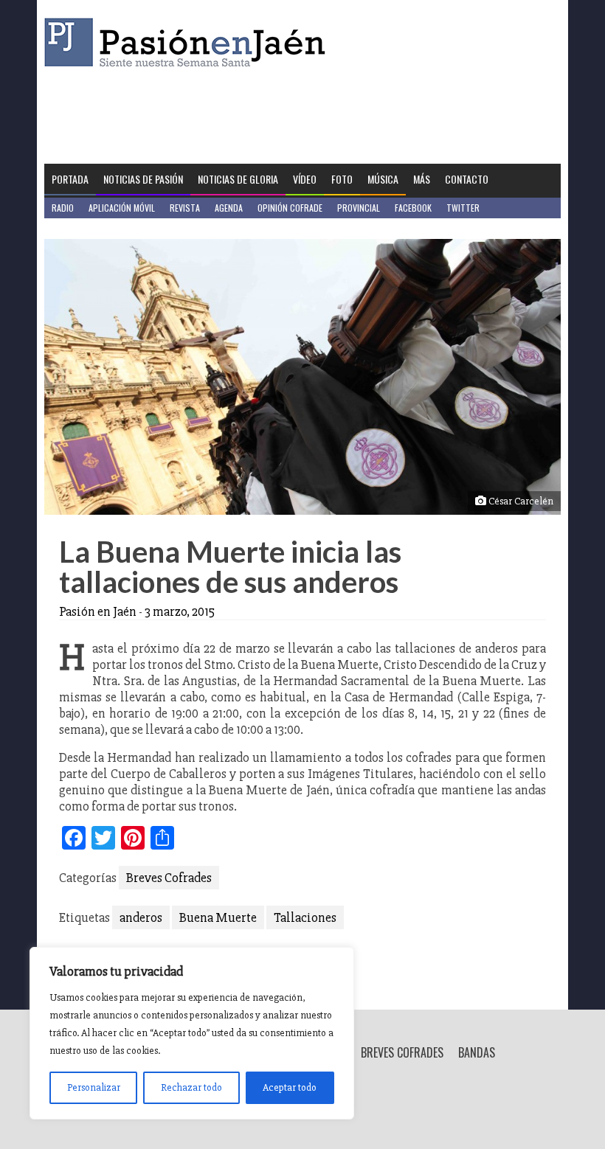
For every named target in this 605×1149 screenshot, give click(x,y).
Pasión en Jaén (188, 42)
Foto (342, 179)
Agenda (229, 207)
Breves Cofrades (169, 877)
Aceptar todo (290, 1087)
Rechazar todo (191, 1087)
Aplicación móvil (122, 207)
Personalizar (93, 1087)
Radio (63, 207)
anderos (141, 917)
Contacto (466, 179)
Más (421, 179)
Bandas (476, 1052)
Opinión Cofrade (289, 207)
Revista (185, 207)
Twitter (463, 207)
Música (382, 179)
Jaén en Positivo (84, 228)
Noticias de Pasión (143, 179)
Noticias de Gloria (238, 179)
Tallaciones (305, 917)
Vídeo (305, 179)
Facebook (413, 207)
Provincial (358, 207)
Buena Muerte (218, 917)
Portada (70, 179)
